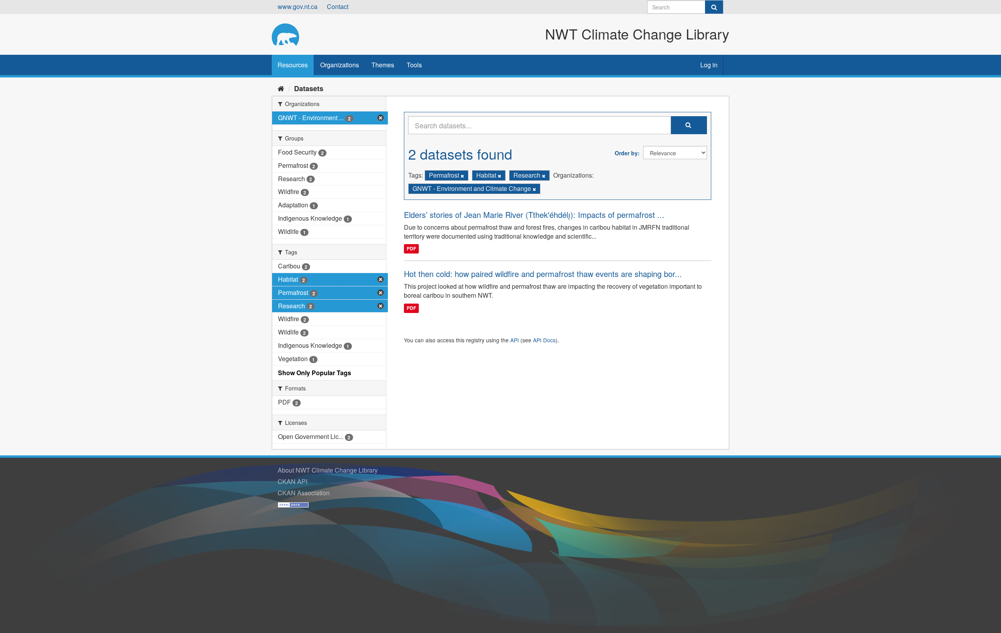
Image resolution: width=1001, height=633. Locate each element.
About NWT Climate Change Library (328, 470)
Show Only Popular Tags (314, 372)
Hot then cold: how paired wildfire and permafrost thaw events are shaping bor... (543, 273)
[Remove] (462, 176)
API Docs (544, 340)
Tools (414, 64)
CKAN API (292, 481)
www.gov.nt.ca (298, 6)
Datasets (308, 88)
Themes (382, 64)
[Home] (281, 88)
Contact (337, 6)
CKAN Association (304, 492)
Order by (626, 153)
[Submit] (714, 7)
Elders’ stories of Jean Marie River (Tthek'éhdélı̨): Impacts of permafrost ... (534, 214)
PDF (411, 248)
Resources (293, 64)
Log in (709, 64)
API (514, 340)
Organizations (339, 64)
